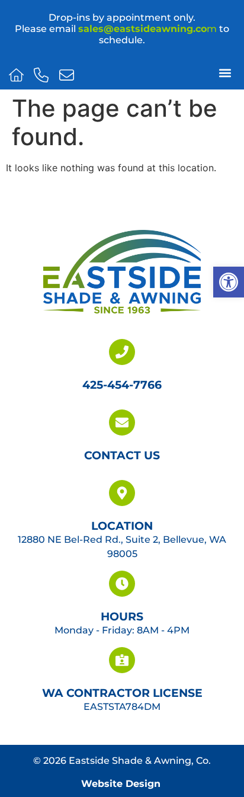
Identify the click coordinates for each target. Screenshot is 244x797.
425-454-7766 (122, 384)
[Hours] (122, 584)
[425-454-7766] (122, 352)
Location (122, 525)
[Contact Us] (122, 422)
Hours (122, 616)
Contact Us (122, 455)
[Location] (122, 493)
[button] (228, 282)
